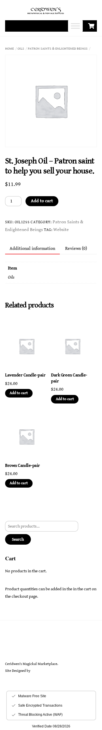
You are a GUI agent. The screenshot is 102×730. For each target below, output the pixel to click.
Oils (21, 48)
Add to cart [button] (19, 393)
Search (18, 539)
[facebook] (24, 648)
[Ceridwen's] (49, 14)
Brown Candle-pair (22, 465)
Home (9, 48)
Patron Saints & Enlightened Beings (58, 48)
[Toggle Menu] (75, 26)
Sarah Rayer (40, 671)
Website (61, 229)
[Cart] (91, 26)
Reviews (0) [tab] (76, 248)
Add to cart (42, 201)
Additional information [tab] (32, 248)
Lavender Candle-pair (25, 375)
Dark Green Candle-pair (69, 378)
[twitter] (10, 648)
